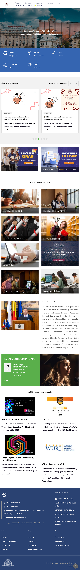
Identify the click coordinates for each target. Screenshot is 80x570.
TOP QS (45, 419)
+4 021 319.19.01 (12, 506)
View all (7, 381)
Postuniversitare (35, 549)
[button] (33, 139)
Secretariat (6, 545)
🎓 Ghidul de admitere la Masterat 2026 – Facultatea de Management (18, 118)
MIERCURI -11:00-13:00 (64, 510)
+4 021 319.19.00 (13, 503)
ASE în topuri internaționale (14, 419)
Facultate (18, 3)
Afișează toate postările (58, 83)
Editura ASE (59, 537)
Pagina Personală (8, 541)
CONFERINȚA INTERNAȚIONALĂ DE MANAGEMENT (21, 367)
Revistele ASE (60, 541)
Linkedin (40, 523)
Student (60, 3)
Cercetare (50, 3)
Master (31, 541)
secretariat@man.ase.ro (16, 517)
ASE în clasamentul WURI (53, 464)
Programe (28, 3)
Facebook (15, 523)
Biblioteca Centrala (63, 545)
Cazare (4, 537)
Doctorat (32, 545)
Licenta (31, 537)
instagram (28, 523)
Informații (19, 5)
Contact (29, 5)
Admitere (39, 3)
